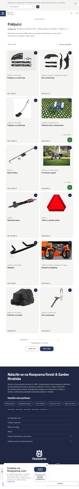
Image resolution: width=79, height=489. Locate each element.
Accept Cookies (40, 469)
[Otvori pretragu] (71, 13)
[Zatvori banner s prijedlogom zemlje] (75, 3)
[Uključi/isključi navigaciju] (76, 13)
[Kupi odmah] (69, 140)
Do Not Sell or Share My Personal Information (40, 477)
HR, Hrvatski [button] (10, 14)
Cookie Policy (11, 481)
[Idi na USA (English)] (37, 6)
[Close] (46, 465)
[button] (11, 409)
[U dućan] (69, 187)
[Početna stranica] (3, 13)
